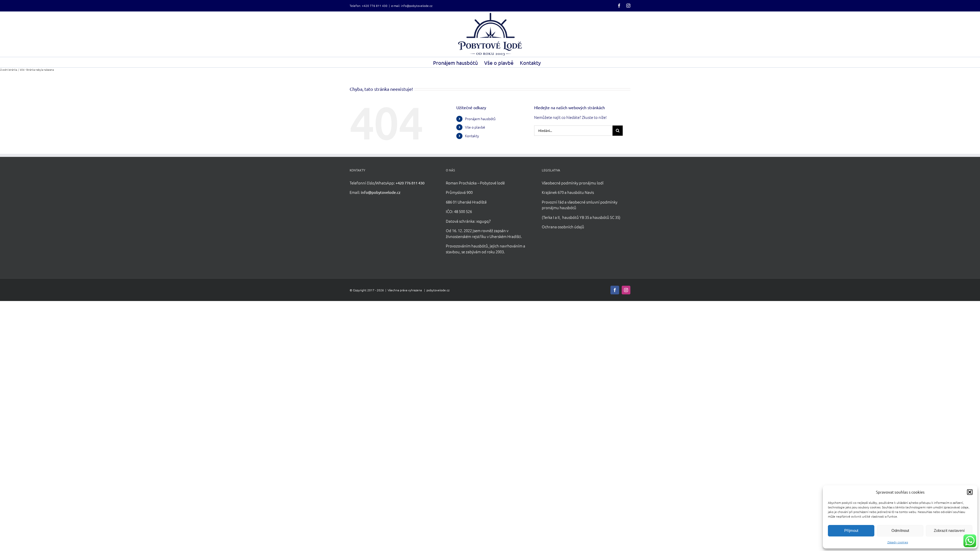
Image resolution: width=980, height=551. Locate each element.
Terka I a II (551, 217)
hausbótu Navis (580, 192)
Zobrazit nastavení (949, 530)
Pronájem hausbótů (480, 118)
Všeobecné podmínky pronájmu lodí (573, 182)
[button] (969, 492)
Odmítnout (900, 530)
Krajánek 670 (553, 192)
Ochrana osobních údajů (563, 226)
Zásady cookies (897, 542)
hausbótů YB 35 (575, 217)
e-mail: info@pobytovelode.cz (411, 6)
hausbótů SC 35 (606, 217)
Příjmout (851, 530)
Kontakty (472, 135)
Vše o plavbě (475, 127)
